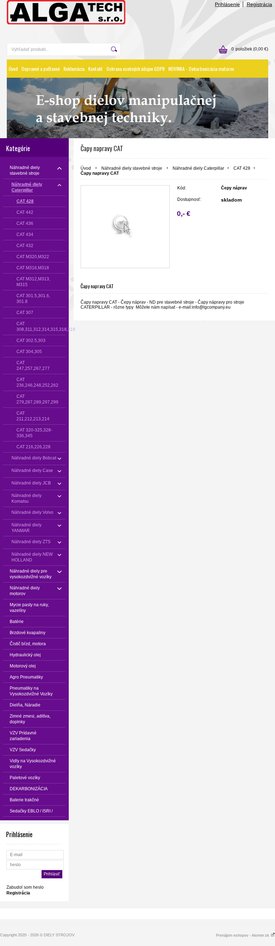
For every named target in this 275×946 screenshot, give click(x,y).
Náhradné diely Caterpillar (198, 168)
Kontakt (95, 68)
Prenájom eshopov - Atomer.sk (243, 935)
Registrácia (259, 4)
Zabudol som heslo (25, 887)
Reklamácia (74, 68)
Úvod (13, 68)
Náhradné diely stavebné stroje (132, 168)
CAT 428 (241, 168)
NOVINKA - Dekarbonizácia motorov (201, 68)
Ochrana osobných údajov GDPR (135, 68)
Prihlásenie (227, 4)
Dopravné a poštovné (40, 68)
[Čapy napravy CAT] (125, 226)
